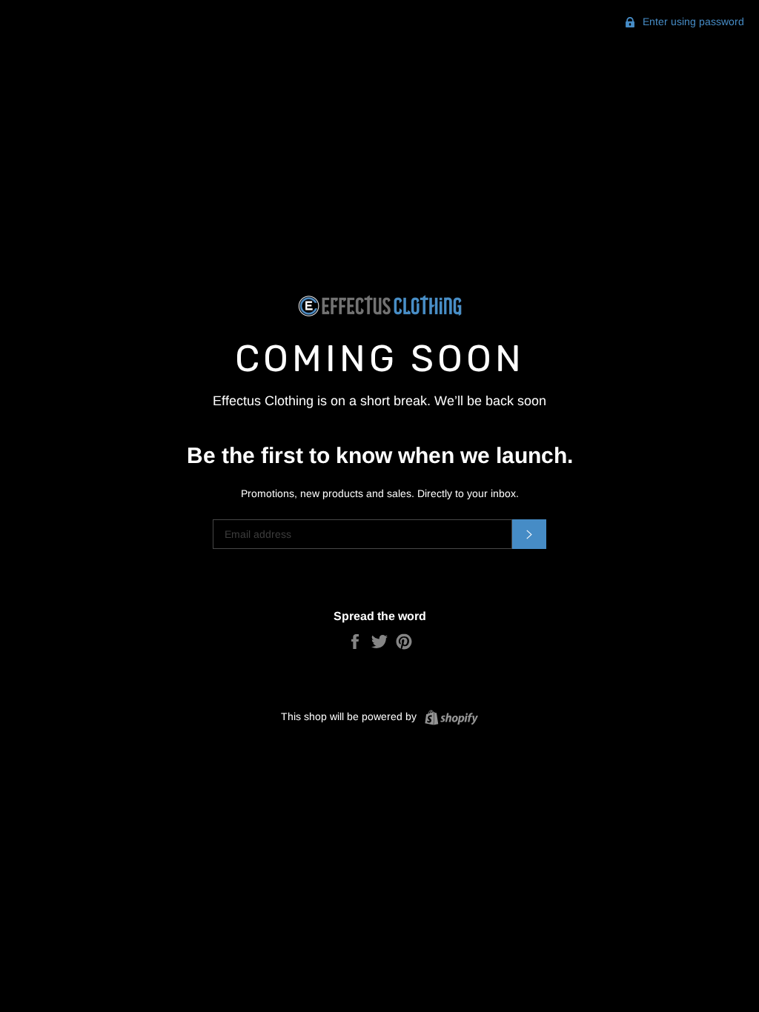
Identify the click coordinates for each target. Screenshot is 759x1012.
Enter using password (692, 21)
